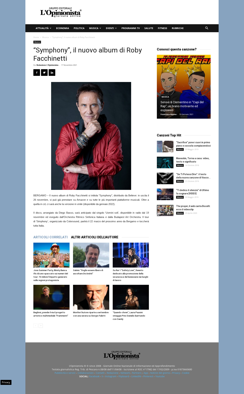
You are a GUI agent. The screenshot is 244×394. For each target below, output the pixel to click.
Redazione (112, 372)
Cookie (185, 372)
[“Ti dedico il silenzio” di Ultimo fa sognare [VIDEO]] (165, 194)
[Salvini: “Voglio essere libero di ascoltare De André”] (91, 255)
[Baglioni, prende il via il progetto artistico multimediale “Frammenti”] (51, 297)
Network (125, 372)
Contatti (100, 372)
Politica (79, 28)
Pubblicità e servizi (65, 372)
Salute (148, 28)
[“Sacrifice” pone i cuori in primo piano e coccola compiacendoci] (165, 146)
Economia (62, 28)
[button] (207, 28)
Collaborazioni (86, 372)
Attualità (42, 28)
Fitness (162, 28)
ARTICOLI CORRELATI (50, 237)
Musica (93, 28)
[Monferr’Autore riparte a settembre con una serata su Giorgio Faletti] (91, 297)
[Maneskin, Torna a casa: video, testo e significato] (165, 162)
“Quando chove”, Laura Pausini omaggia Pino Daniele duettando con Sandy (129, 315)
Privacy (176, 372)
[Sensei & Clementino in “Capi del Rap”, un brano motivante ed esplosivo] (184, 87)
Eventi (110, 28)
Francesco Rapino (169, 114)
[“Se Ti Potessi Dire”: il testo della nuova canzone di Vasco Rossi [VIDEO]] (165, 178)
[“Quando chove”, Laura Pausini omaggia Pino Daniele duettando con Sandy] (131, 297)
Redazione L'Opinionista (47, 65)
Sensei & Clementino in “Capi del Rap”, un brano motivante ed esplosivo (182, 106)
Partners (136, 372)
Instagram (110, 376)
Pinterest (148, 376)
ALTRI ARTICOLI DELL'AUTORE (94, 237)
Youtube (160, 376)
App (146, 372)
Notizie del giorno (160, 372)
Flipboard (124, 376)
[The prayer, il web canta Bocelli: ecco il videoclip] (165, 210)
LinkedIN (136, 376)
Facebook (94, 376)
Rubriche (178, 28)
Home (36, 37)
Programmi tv (131, 28)
